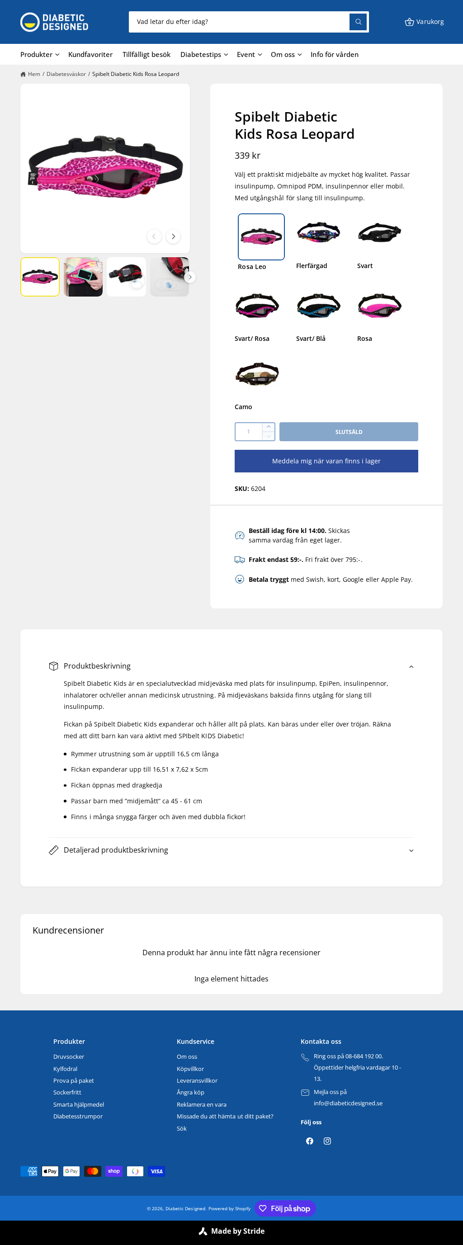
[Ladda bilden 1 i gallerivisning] (40, 277)
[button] (424, 22)
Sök (182, 1128)
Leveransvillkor (197, 1080)
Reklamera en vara (202, 1104)
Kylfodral (65, 1069)
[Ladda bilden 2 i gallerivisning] (83, 277)
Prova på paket (73, 1080)
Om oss (187, 1056)
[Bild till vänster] (154, 236)
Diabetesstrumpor (78, 1116)
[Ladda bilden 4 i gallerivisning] (169, 277)
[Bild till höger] (173, 236)
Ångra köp (190, 1092)
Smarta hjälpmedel (78, 1104)
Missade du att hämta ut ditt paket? (225, 1116)
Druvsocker (68, 1056)
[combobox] (249, 22)
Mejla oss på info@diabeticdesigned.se (348, 1097)
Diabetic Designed (185, 1208)
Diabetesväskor (66, 74)
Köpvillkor (190, 1069)
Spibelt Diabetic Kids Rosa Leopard (135, 74)
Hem (34, 74)
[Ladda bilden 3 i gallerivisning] (126, 277)
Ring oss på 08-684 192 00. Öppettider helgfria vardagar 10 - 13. (357, 1067)
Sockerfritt (67, 1092)
